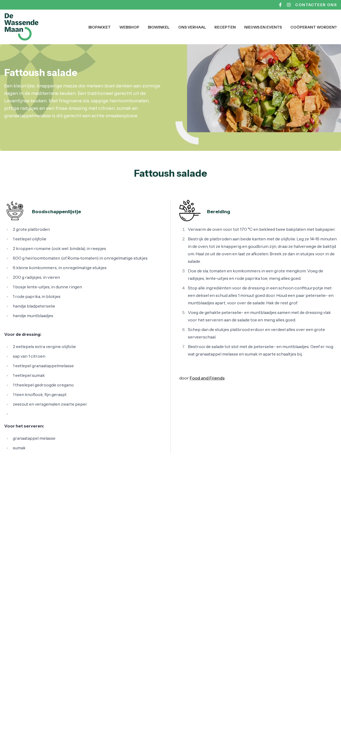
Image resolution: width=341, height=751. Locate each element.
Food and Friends (207, 378)
